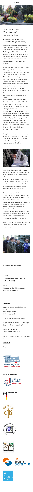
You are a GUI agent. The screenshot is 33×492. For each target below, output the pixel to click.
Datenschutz (7, 347)
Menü (17, 2)
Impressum (6, 342)
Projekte (17, 265)
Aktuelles (9, 265)
